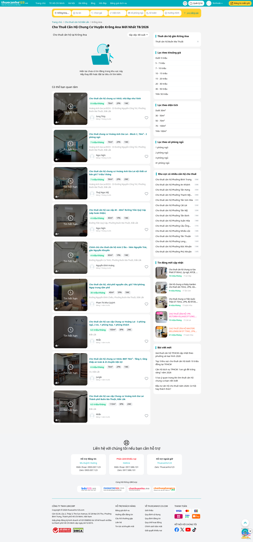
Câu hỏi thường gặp (124, 518)
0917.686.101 (132, 467)
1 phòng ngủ (161, 147)
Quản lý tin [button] (198, 3)
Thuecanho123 (167, 467)
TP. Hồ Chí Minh (57, 3)
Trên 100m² (161, 131)
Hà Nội (71, 3)
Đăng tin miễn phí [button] (242, 3)
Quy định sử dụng (152, 514)
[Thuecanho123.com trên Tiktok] (194, 529)
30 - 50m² (160, 115)
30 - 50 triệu (161, 88)
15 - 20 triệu (161, 78)
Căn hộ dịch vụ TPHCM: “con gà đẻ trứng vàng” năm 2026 (175, 371)
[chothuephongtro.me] (164, 489)
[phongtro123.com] (113, 489)
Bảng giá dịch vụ (118, 3)
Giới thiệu (149, 510)
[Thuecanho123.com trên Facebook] (177, 529)
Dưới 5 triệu (161, 58)
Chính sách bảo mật (153, 526)
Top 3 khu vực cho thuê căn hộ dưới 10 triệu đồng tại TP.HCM (177, 363)
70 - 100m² (160, 125)
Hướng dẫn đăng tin (124, 514)
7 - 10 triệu (160, 68)
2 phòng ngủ (161, 152)
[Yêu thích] (146, 118)
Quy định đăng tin (153, 518)
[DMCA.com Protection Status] (78, 530)
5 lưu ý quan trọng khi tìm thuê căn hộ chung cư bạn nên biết (174, 379)
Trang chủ (41, 3)
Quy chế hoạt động (153, 522)
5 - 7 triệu (160, 63)
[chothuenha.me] (139, 489)
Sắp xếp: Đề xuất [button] (137, 34)
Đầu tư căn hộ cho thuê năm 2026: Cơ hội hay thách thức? (175, 387)
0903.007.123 (94, 467)
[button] (185, 3)
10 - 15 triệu (161, 73)
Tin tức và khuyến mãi (124, 526)
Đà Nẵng (83, 3)
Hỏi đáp (103, 3)
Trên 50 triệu (161, 94)
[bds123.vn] (88, 489)
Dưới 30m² (160, 110)
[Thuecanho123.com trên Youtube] (188, 529)
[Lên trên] (245, 522)
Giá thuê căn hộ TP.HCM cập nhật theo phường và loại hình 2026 (174, 354)
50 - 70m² (160, 120)
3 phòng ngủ (161, 157)
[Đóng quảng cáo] (250, 531)
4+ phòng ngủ (162, 163)
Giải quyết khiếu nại (153, 530)
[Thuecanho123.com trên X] (182, 529)
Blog (93, 3)
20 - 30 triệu (161, 83)
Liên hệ (118, 522)
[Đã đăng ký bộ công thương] (61, 530)
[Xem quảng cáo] (246, 535)
